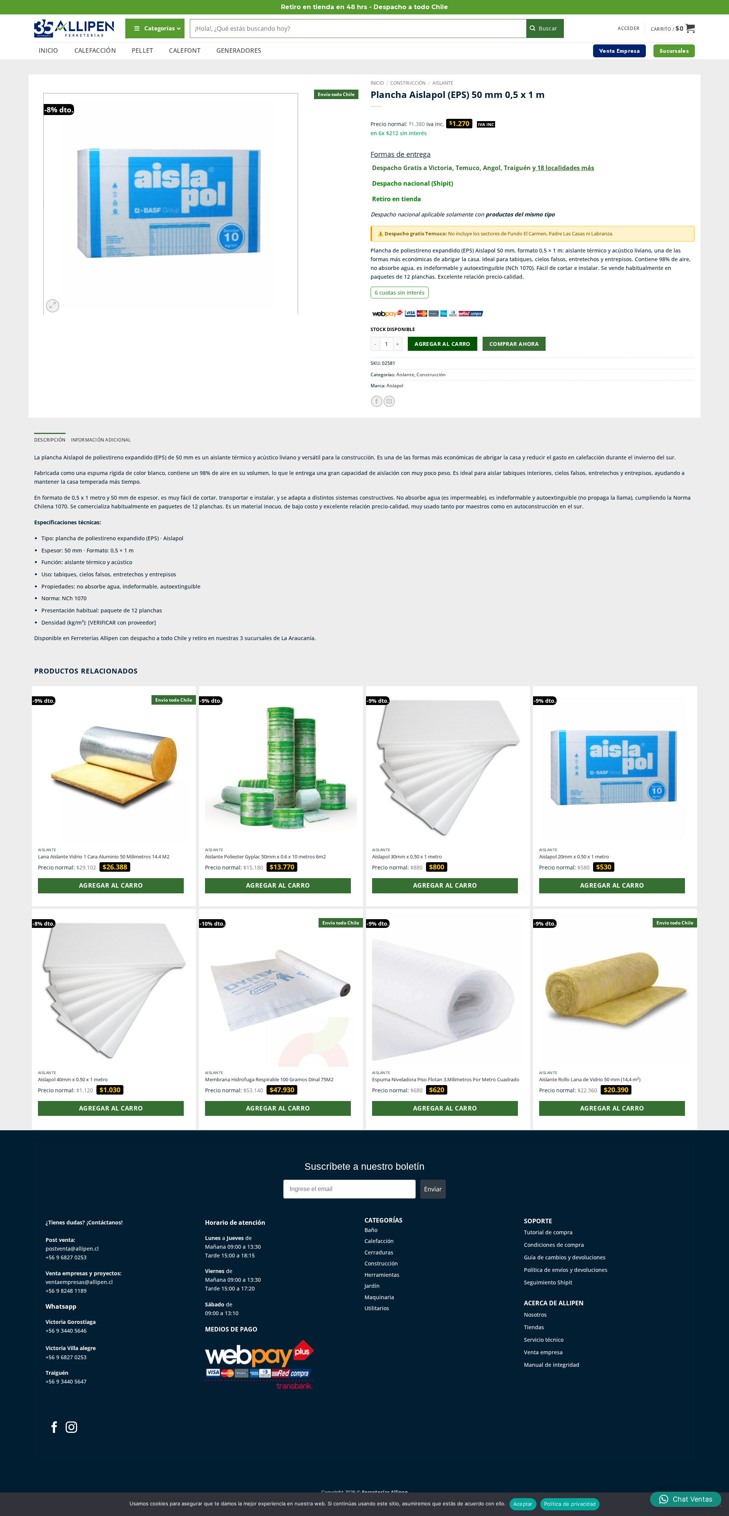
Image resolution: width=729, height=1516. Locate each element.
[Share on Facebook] (376, 401)
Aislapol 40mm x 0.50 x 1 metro (73, 1079)
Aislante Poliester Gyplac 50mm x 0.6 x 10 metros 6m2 (265, 856)
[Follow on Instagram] (71, 1428)
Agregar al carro (442, 343)
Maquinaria (379, 1297)
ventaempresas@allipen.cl (79, 1282)
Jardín (372, 1285)
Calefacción (95, 50)
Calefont (184, 50)
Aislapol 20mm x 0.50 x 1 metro (574, 856)
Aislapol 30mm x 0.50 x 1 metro (407, 856)
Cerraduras (378, 1252)
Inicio (48, 50)
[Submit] (545, 28)
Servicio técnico (543, 1339)
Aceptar (523, 1504)
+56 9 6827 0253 (66, 1257)
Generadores (239, 50)
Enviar (433, 1189)
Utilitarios (376, 1308)
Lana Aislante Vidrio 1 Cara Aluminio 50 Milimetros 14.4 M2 (103, 856)
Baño (370, 1230)
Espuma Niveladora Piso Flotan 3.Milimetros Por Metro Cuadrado (445, 1079)
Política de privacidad (570, 1504)
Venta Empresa (619, 51)
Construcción (408, 83)
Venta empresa (543, 1352)
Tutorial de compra (548, 1232)
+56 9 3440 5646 (66, 1330)
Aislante (442, 83)
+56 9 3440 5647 (66, 1381)
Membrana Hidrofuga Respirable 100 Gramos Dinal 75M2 (269, 1079)
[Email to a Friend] (389, 401)
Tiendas (534, 1327)
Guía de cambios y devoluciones (565, 1257)
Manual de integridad (551, 1364)
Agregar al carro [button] (111, 885)
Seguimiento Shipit (548, 1282)
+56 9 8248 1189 (66, 1290)
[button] (628, 28)
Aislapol (395, 385)
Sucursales (674, 51)
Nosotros (535, 1314)
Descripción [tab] (50, 440)
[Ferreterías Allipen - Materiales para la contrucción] (74, 28)
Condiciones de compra (554, 1244)
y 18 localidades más (563, 168)
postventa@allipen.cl (72, 1248)
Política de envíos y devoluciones (566, 1269)
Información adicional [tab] (101, 440)
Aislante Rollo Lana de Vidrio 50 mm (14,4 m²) (590, 1079)
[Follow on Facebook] (54, 1428)
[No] (718, 1506)
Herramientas (381, 1274)
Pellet (142, 50)
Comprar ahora (514, 343)
